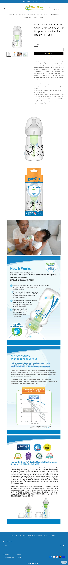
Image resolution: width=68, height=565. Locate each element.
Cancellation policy (56, 561)
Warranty (42, 537)
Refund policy (41, 561)
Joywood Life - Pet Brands (41, 535)
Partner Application (28, 537)
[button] (34, 563)
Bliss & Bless (8, 561)
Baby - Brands (23, 535)
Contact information (48, 561)
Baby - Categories (31, 535)
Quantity (36, 38)
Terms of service (34, 561)
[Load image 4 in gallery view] (25, 54)
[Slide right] (29, 54)
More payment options (49, 56)
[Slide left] (4, 54)
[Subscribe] (25, 545)
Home (12, 535)
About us (17, 535)
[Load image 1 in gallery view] (9, 54)
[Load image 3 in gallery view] (19, 54)
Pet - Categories (52, 535)
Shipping (36, 45)
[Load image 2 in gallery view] (14, 54)
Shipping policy (27, 561)
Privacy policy (21, 561)
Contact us (36, 537)
